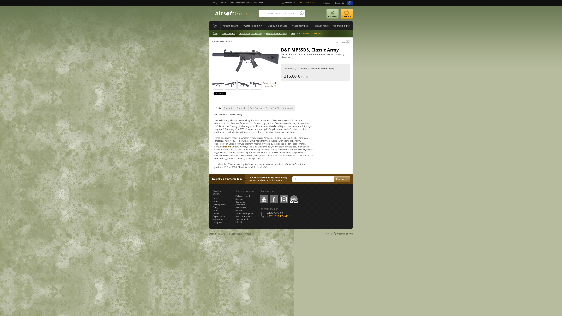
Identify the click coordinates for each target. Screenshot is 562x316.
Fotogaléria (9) (273, 108)
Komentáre (288, 108)
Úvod (215, 33)
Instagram (284, 195)
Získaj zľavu (258, 2)
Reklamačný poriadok (240, 209)
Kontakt (223, 2)
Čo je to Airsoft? (219, 216)
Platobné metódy (243, 196)
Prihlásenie (328, 3)
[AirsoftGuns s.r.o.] (231, 13)
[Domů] (214, 25)
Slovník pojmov (219, 204)
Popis (218, 108)
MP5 (293, 33)
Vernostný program (244, 213)
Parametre (242, 108)
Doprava (239, 199)
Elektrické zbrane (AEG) (276, 33)
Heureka (293, 195)
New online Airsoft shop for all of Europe (243, 219)
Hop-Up (227, 146)
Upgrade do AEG (243, 2)
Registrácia (339, 3)
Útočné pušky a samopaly (250, 33)
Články (214, 2)
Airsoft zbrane (228, 33)
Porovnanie (340, 42)
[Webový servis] (343, 233)
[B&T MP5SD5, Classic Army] (245, 62)
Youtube (263, 195)
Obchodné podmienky (240, 203)
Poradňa (216, 201)
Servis (231, 2)
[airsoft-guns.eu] (350, 2)
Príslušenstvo (256, 108)
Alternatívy (229, 108)
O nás (215, 210)
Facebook (274, 195)
